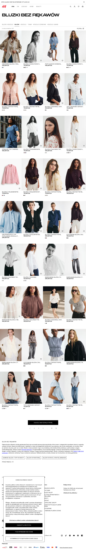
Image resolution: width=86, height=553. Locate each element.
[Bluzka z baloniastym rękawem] (53, 132)
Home (32, 6)
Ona (13, 6)
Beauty (38, 6)
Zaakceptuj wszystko (24, 525)
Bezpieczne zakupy (49, 502)
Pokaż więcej (7, 462)
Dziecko (24, 6)
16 (51, 428)
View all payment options (66, 547)
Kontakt (46, 500)
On (18, 6)
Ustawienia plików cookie (52, 510)
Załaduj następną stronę (43, 422)
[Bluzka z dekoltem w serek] (32, 47)
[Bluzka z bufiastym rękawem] (53, 217)
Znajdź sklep (48, 492)
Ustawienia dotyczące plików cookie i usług (24, 538)
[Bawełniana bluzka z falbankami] (75, 260)
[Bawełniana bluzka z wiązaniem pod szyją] (75, 345)
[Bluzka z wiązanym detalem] (32, 174)
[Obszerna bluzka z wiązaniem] (11, 47)
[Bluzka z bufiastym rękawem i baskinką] (11, 89)
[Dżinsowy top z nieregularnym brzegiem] (11, 132)
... (47, 428)
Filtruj (79, 28)
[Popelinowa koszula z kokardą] (11, 217)
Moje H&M (46, 490)
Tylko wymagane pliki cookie (24, 532)
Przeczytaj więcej (70, 492)
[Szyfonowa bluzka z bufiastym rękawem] (75, 217)
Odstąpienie (47, 508)
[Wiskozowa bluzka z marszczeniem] (11, 302)
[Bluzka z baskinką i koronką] (53, 89)
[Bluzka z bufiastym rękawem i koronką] (75, 174)
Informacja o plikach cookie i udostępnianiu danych (24, 520)
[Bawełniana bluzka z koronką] (53, 260)
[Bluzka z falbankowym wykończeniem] (32, 132)
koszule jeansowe (27, 449)
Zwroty (45, 498)
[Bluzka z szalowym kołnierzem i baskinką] (32, 217)
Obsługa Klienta (49, 488)
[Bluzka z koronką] (32, 260)
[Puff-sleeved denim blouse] (53, 47)
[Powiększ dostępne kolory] (3, 67)
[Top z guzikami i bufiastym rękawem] (75, 89)
